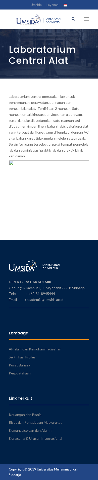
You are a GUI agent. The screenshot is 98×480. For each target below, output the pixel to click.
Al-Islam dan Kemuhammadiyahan (35, 349)
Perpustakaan (20, 373)
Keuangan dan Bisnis (25, 414)
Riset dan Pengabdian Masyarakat (35, 422)
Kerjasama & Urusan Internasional (35, 438)
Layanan (52, 5)
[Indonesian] (65, 6)
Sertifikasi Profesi (22, 357)
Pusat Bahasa (19, 365)
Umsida (36, 5)
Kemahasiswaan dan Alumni (30, 430)
